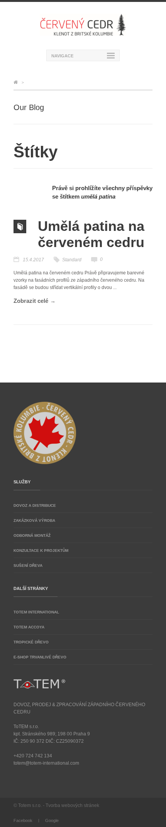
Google (52, 820)
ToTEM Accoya (29, 627)
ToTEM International (36, 612)
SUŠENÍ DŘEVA (28, 565)
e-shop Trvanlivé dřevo (40, 657)
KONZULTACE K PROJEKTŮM (41, 550)
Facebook (23, 820)
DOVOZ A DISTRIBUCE (35, 505)
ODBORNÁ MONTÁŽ (32, 535)
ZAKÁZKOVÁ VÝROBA (34, 520)
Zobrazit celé (31, 300)
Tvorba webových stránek (72, 805)
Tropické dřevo (31, 642)
